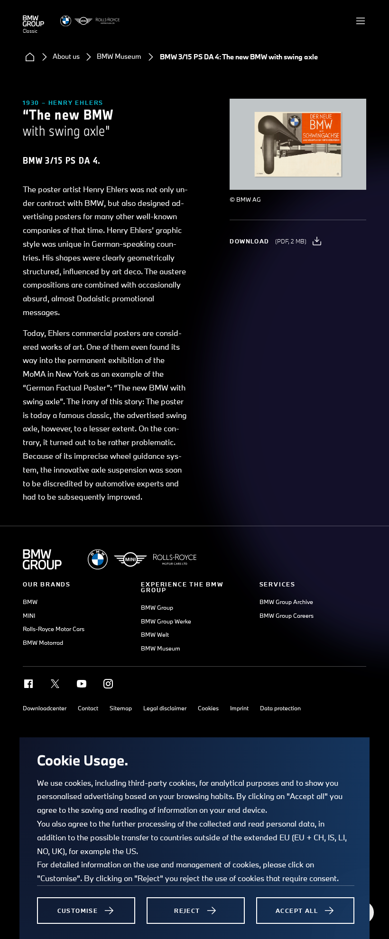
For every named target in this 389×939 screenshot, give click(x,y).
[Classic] (33, 21)
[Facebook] (28, 683)
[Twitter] (55, 683)
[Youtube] (81, 683)
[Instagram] (108, 683)
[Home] (30, 57)
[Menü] (360, 21)
